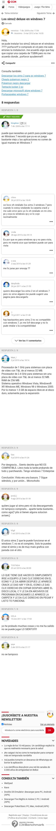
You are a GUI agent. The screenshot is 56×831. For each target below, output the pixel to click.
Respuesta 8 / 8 (10, 637)
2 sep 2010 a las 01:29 (21, 264)
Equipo (26, 815)
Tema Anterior (11, 13)
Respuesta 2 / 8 (10, 350)
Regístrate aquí (15, 815)
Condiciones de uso (39, 815)
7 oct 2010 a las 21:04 (20, 533)
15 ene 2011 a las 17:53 (21, 619)
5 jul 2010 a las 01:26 (20, 457)
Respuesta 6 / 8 (10, 558)
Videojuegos (24, 7)
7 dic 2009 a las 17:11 (20, 126)
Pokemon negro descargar (16, 83)
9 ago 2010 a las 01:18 (20, 498)
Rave (6, 787)
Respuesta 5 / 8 (10, 523)
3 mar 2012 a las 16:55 (33, 33)
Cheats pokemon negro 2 (15, 79)
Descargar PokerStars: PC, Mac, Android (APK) (26, 806)
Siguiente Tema (44, 13)
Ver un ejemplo (47, 724)
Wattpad (8, 783)
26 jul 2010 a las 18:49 (20, 200)
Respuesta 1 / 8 (10, 110)
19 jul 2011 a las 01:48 (20, 315)
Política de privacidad (18, 818)
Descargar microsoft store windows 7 (22, 90)
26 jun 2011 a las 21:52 (21, 286)
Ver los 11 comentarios (30, 340)
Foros (11, 7)
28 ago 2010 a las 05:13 (21, 235)
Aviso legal (43, 818)
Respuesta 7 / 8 (10, 609)
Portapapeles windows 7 (15, 94)
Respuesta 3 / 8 (10, 448)
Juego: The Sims (42, 7)
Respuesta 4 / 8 (10, 489)
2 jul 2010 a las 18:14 (20, 360)
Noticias (8, 724)
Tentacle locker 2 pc (12, 86)
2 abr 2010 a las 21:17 (20, 647)
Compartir (10, 63)
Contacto (33, 818)
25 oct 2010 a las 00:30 (21, 568)
